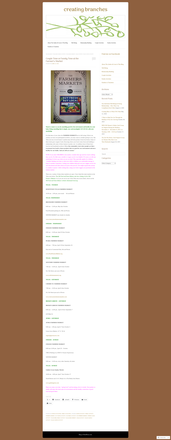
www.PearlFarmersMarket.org (54, 253)
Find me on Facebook (111, 54)
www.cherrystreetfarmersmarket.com (56, 219)
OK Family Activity (71, 415)
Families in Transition (53, 46)
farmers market (50, 415)
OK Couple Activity (60, 415)
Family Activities (111, 43)
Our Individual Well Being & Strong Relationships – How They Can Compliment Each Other (112, 106)
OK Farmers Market (82, 415)
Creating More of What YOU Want (111, 111)
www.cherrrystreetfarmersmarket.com (56, 297)
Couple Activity (80, 413)
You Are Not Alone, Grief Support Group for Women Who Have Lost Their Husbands (113, 140)
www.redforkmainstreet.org (53, 275)
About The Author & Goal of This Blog (58, 43)
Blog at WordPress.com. (85, 434)
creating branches (85, 9)
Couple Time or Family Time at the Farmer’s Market (62, 60)
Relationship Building (86, 43)
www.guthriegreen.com (52, 383)
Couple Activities (99, 43)
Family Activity (89, 413)
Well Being (74, 43)
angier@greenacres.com (52, 335)
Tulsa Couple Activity (57, 420)
